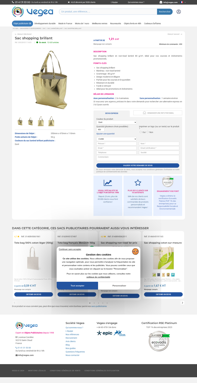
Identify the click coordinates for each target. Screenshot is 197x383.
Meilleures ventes (99, 23)
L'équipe (114, 2)
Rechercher (165, 12)
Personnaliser (119, 285)
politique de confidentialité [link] (98, 277)
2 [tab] (94, 303)
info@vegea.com (170, 2)
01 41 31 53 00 (24, 348)
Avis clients (71, 341)
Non (151, 132)
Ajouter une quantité (105, 134)
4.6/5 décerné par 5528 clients (82, 2)
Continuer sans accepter (70, 249)
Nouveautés (115, 23)
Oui (144, 132)
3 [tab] (98, 303)
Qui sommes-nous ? (136, 2)
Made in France (65, 23)
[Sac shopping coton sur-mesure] (163, 258)
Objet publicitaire (20, 23)
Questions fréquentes (75, 352)
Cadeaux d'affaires (152, 23)
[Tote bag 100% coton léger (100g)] (33, 258)
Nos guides (71, 348)
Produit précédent (24, 34)
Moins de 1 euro (82, 23)
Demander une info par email (160, 113)
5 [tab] (107, 303)
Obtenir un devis (33, 294)
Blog (68, 345)
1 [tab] (89, 303)
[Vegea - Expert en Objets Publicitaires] (32, 17)
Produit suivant (174, 34)
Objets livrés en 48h (132, 23)
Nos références (72, 334)
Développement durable (45, 23)
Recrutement (71, 338)
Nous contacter (72, 355)
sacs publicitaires (99, 306)
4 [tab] (102, 303)
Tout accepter (77, 285)
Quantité (100, 126)
